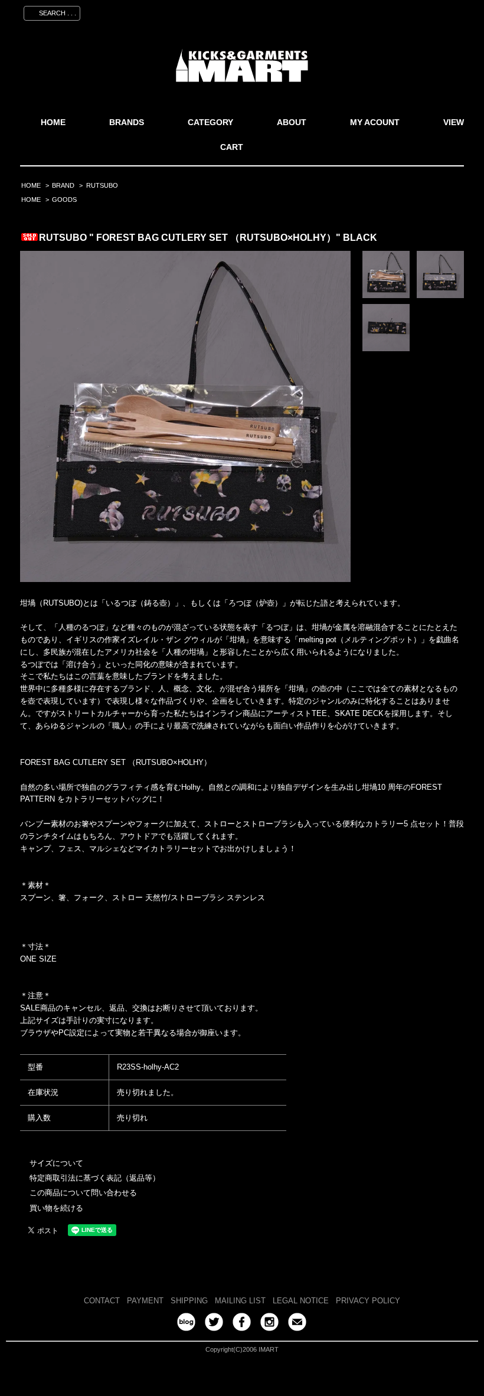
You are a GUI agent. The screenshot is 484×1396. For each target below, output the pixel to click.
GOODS (64, 199)
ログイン (401, 11)
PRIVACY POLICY (368, 1300)
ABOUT (291, 122)
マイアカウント (297, 11)
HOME (53, 122)
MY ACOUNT (375, 122)
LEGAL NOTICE (301, 1300)
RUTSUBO (102, 185)
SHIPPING (189, 1300)
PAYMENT (145, 1300)
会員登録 (355, 11)
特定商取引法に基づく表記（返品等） (95, 1177)
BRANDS (126, 122)
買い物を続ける (56, 1208)
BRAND (63, 185)
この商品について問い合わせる (83, 1192)
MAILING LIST (240, 1300)
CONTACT (102, 1300)
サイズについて (56, 1163)
